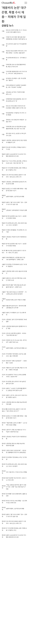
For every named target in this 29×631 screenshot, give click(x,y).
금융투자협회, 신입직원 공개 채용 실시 (16, 348)
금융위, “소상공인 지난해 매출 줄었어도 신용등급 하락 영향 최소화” (16, 389)
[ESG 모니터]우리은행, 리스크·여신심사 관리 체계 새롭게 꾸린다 (16, 31)
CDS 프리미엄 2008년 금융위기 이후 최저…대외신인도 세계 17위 (16, 176)
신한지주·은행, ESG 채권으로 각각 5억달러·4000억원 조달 (16, 431)
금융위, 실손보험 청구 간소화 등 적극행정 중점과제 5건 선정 (16, 155)
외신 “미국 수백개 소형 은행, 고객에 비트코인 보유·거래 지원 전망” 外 (16, 162)
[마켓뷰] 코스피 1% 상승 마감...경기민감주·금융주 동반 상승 (16, 341)
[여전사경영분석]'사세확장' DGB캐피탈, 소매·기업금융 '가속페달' (16, 86)
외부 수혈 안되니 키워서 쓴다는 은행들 (16, 472)
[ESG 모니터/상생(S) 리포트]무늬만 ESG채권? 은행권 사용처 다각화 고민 (16, 107)
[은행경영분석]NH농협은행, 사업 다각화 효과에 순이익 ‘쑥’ (16, 100)
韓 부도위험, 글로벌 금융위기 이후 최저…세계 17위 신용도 (16, 252)
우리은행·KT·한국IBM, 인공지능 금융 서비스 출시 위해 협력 (16, 355)
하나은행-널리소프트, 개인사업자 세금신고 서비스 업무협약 (16, 224)
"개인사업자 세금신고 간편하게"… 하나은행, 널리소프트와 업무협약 (16, 293)
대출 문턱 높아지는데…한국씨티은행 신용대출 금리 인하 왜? (16, 307)
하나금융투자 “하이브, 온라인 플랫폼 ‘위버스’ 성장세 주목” (16, 376)
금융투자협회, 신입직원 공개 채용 (15, 196)
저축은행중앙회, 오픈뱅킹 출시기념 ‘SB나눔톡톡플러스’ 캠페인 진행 (15, 258)
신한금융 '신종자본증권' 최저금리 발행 (16, 210)
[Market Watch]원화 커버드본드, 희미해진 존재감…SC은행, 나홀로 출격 (16, 52)
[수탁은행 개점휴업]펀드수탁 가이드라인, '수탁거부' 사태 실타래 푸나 (16, 72)
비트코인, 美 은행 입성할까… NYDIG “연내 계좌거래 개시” (16, 334)
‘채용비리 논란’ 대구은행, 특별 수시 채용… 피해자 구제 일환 (16, 369)
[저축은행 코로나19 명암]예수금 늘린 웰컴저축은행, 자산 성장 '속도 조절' (16, 128)
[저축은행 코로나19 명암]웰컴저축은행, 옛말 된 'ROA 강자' (16, 65)
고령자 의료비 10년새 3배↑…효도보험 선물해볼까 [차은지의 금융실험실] (16, 451)
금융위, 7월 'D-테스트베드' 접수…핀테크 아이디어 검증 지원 (16, 203)
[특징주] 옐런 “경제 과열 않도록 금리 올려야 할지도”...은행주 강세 (16, 286)
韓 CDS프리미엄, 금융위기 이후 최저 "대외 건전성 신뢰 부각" (16, 410)
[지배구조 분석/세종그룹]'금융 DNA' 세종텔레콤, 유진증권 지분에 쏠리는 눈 (16, 38)
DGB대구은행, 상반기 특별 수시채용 (16, 300)
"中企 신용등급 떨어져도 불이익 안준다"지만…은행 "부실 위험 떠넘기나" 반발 (16, 487)
